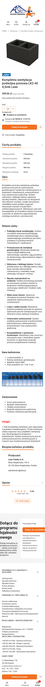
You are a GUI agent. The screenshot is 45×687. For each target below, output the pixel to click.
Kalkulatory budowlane (11, 591)
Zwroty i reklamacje (9, 601)
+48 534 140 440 (8, 652)
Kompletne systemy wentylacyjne (31, 31)
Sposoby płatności (9, 581)
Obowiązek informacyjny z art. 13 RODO (17, 629)
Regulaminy (6, 627)
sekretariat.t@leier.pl (17, 470)
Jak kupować (7, 578)
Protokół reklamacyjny (10, 606)
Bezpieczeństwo (8, 634)
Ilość (4, 104)
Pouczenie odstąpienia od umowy (15, 611)
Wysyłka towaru (8, 583)
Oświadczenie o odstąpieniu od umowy (17, 609)
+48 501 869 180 (8, 643)
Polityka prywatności (10, 632)
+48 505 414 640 (8, 641)
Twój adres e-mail (29, 524)
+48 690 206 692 (8, 646)
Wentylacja (14, 31)
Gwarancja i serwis (9, 604)
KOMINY (4, 31)
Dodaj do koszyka (19, 127)
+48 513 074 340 (8, 649)
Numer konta (7, 588)
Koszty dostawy (8, 586)
